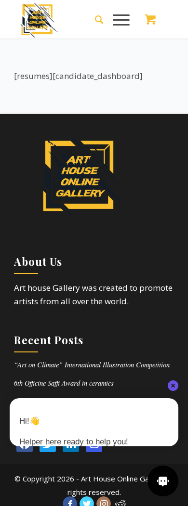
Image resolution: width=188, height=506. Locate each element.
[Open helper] (163, 481)
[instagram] (94, 444)
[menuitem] (94, 19)
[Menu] (116, 19)
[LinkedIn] (71, 444)
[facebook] (24, 444)
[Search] (94, 19)
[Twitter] (48, 444)
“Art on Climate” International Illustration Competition (92, 364)
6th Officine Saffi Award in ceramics (64, 383)
